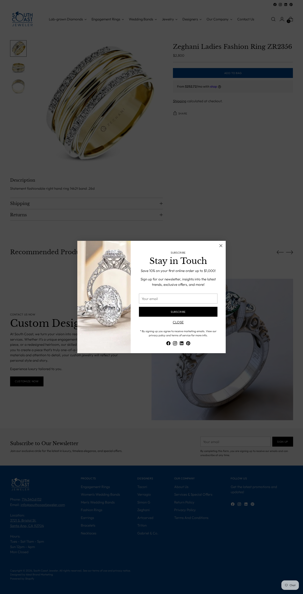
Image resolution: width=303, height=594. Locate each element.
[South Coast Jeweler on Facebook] (168, 344)
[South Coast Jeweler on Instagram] (175, 344)
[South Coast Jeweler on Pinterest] (188, 344)
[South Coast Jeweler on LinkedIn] (181, 344)
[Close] (221, 245)
